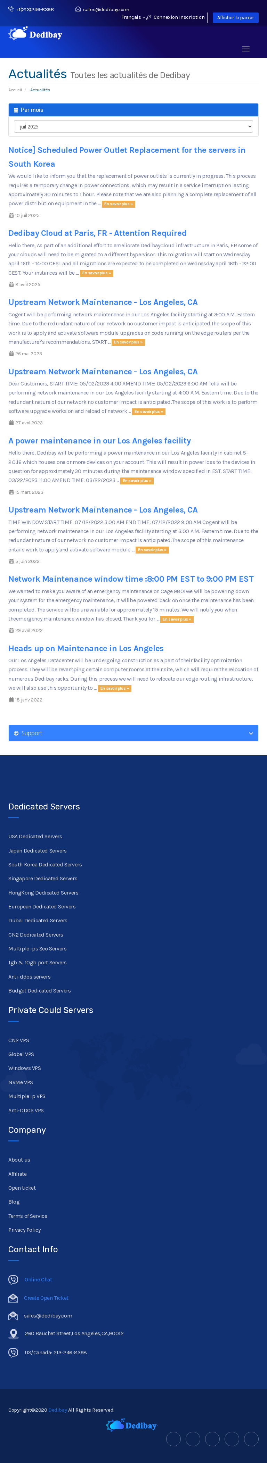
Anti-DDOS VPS (26, 1110)
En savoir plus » (118, 203)
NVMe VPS (20, 1082)
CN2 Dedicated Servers (35, 934)
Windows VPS (24, 1068)
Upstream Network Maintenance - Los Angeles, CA (103, 302)
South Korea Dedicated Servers (45, 864)
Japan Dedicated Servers (37, 850)
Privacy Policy (24, 1230)
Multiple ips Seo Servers (37, 948)
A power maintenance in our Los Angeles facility (99, 441)
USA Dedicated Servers (35, 836)
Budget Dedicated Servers (39, 990)
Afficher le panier (235, 17)
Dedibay (57, 1410)
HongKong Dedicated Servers (43, 892)
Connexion (165, 17)
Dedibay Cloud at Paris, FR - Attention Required (97, 233)
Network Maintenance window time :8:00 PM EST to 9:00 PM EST (130, 579)
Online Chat (38, 1279)
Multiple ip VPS (27, 1096)
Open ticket (22, 1187)
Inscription (192, 17)
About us (19, 1159)
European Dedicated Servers (42, 906)
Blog (13, 1201)
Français (131, 17)
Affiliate (17, 1174)
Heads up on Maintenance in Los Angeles (86, 648)
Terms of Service (27, 1216)
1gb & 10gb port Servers (37, 962)
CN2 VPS (18, 1040)
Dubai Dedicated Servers (37, 920)
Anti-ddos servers (29, 976)
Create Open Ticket (46, 1298)
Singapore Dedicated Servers (42, 878)
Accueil (15, 89)
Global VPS (21, 1054)
